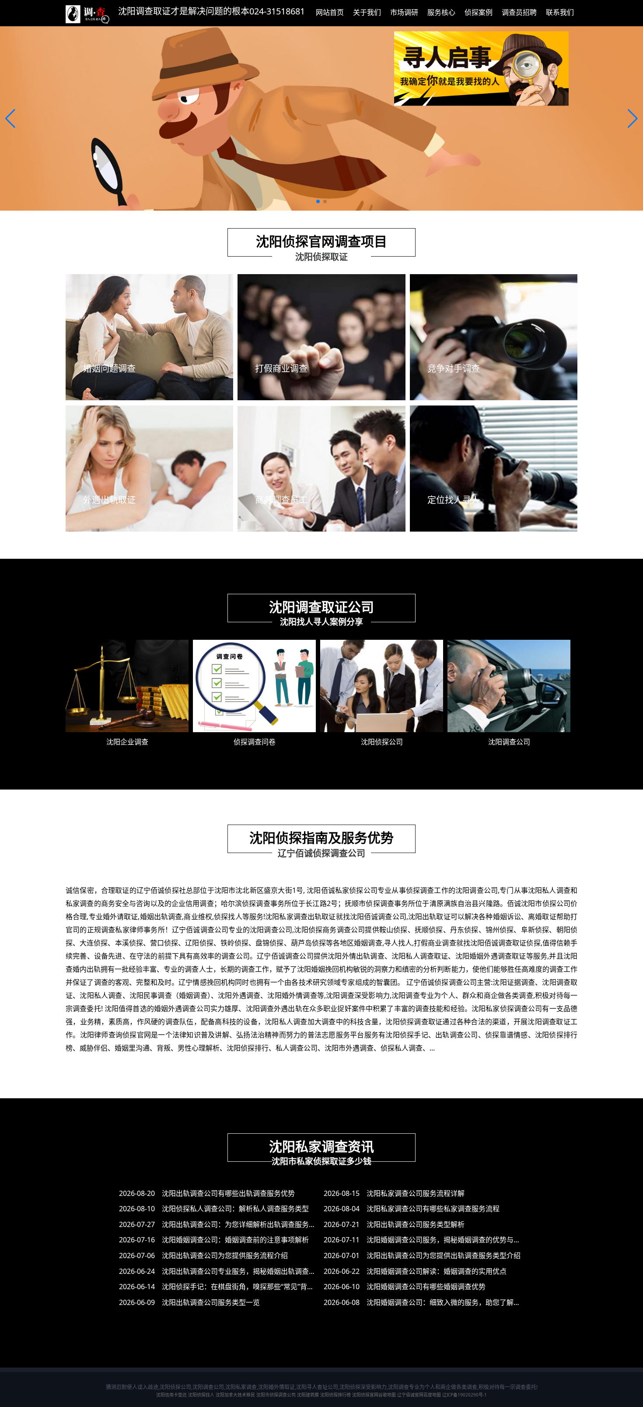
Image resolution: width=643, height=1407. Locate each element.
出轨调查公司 (456, 1035)
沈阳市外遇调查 (349, 1048)
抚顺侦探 (429, 929)
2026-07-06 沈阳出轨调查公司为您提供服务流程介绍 (203, 1255)
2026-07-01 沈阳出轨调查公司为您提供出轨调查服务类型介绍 (422, 1255)
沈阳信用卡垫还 (171, 1395)
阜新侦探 (535, 929)
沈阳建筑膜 (308, 1395)
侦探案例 (479, 12)
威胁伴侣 (94, 1048)
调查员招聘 (519, 12)
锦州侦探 (500, 929)
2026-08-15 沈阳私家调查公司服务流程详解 (394, 1193)
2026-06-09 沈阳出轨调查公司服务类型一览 (189, 1302)
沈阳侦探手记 (406, 1035)
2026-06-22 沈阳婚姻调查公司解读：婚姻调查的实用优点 (415, 1271)
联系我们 (560, 12)
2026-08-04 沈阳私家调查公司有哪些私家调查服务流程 (412, 1208)
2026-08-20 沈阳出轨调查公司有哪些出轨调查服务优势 (207, 1193)
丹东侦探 (464, 929)
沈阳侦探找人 (201, 1395)
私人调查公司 (297, 1048)
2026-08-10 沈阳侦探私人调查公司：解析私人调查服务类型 (214, 1208)
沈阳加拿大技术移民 (235, 1395)
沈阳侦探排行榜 (335, 1395)
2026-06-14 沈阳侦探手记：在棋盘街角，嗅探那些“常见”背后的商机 (227, 1286)
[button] (10, 118)
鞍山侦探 (393, 929)
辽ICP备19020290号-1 (464, 1395)
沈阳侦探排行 (248, 1048)
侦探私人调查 (402, 1048)
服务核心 (441, 12)
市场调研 (404, 12)
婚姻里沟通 (132, 1048)
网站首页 (330, 12)
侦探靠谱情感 (506, 1035)
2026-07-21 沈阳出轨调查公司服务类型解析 (394, 1224)
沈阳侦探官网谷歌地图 (374, 1395)
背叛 (164, 1048)
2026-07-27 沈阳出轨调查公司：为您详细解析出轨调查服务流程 (221, 1224)
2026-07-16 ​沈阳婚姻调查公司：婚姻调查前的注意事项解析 (214, 1240)
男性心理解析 (199, 1048)
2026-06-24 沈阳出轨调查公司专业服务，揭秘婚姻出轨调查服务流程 (228, 1271)
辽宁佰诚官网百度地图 (419, 1395)
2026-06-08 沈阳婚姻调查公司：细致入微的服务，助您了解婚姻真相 (433, 1302)
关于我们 (367, 12)
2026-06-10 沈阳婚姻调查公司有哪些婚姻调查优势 (405, 1286)
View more (149, 389)
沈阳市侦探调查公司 (276, 1395)
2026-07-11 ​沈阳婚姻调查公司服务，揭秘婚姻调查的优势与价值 (426, 1240)
